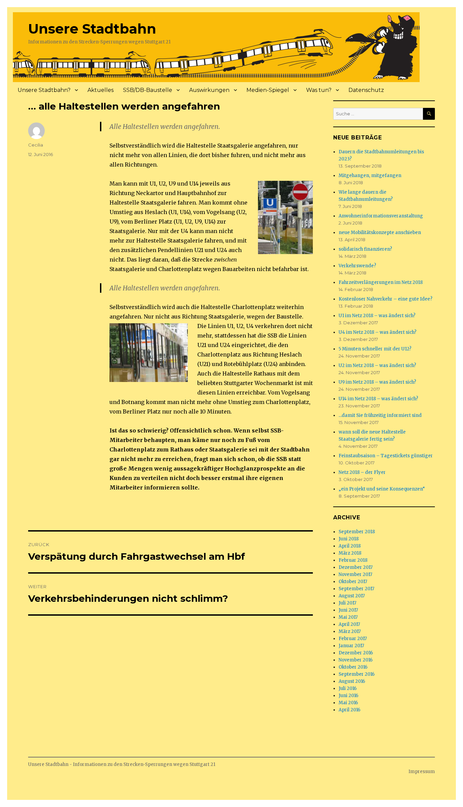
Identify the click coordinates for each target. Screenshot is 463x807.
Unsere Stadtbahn (92, 28)
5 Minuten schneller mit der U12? (375, 349)
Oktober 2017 (353, 581)
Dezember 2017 (356, 567)
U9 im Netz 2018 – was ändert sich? (377, 382)
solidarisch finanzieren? (365, 249)
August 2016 (352, 681)
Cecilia (35, 145)
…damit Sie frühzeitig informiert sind (380, 415)
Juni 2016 (348, 695)
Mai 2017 (348, 617)
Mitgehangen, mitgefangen (370, 175)
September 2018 (357, 532)
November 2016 (356, 660)
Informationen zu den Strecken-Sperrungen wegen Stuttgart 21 (99, 42)
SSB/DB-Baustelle (147, 90)
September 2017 (356, 589)
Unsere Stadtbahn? (44, 90)
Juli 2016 (348, 688)
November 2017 (355, 574)
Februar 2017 (353, 638)
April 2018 (350, 546)
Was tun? (318, 90)
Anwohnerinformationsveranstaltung (381, 216)
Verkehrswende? (357, 266)
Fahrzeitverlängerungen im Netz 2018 (381, 282)
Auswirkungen (209, 90)
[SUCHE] (429, 114)
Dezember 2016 (356, 653)
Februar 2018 (353, 560)
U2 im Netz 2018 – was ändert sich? (377, 365)
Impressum (421, 771)
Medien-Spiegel (267, 90)
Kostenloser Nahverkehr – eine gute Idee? (385, 299)
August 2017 (352, 596)
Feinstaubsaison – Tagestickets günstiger (386, 456)
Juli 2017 (347, 603)
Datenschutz (366, 90)
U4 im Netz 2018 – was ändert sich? (378, 332)
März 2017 (350, 631)
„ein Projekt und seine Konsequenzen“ (382, 489)
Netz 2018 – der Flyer (362, 472)
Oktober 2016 (353, 667)
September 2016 (357, 674)
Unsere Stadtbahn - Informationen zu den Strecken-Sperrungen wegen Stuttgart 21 (121, 764)
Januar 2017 (351, 646)
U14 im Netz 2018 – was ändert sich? (378, 399)
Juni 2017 (348, 610)
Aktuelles (100, 90)
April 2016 (349, 710)
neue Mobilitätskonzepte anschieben (380, 232)
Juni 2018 (349, 539)
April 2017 (349, 624)
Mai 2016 (348, 703)
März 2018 (350, 553)
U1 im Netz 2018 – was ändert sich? (377, 316)
